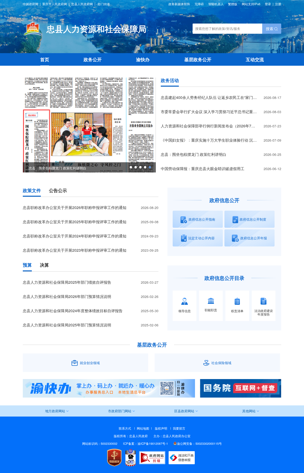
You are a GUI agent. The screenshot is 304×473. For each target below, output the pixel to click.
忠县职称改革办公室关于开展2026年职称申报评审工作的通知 (74, 207)
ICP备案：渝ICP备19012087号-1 (145, 443)
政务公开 (93, 59)
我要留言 (179, 428)
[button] (131, 167)
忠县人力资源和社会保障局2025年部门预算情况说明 (67, 325)
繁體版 (232, 4)
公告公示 (58, 191)
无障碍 (199, 4)
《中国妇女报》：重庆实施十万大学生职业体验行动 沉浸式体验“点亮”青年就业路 (221, 140)
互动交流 (255, 59)
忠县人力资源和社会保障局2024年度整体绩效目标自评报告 (73, 310)
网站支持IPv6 (251, 4)
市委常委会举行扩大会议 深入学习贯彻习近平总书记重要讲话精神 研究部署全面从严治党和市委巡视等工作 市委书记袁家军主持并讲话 (221, 111)
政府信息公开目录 (224, 277)
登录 (268, 4)
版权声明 (161, 428)
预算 (27, 265)
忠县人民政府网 (82, 4)
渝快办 (143, 59)
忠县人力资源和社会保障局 (96, 29)
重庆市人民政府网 (54, 4)
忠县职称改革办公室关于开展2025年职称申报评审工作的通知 (74, 221)
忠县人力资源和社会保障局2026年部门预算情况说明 (67, 296)
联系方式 (125, 428)
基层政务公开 (197, 59)
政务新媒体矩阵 (179, 4)
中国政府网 (30, 4)
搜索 (270, 28)
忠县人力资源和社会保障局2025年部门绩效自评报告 (67, 282)
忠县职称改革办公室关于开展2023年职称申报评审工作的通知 (74, 250)
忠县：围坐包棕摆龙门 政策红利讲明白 (193, 154)
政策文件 (32, 191)
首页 (44, 59)
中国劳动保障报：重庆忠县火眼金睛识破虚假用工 (202, 168)
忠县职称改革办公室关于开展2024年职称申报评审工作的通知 (74, 236)
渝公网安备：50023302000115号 (199, 443)
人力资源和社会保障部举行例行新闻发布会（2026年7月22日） (214, 126)
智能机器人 (216, 4)
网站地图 (143, 428)
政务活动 (170, 80)
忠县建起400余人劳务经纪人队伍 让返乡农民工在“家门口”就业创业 (217, 97)
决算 (44, 265)
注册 (278, 4)
